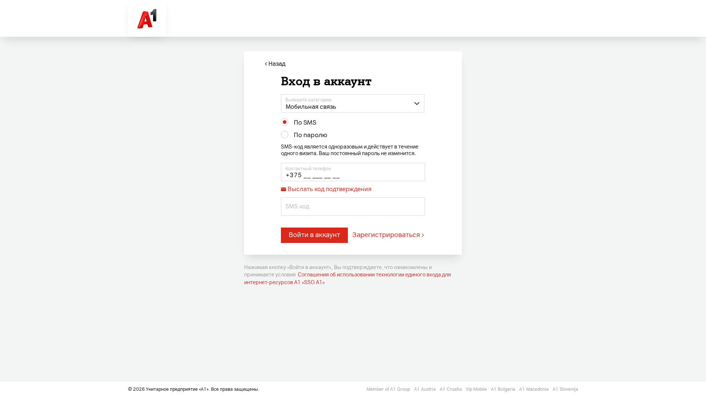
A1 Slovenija (565, 389)
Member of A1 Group (389, 389)
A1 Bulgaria (503, 389)
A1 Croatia (451, 389)
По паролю (310, 135)
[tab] (353, 189)
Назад (276, 63)
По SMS (305, 122)
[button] (352, 103)
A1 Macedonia (534, 389)
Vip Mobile (477, 389)
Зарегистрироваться (386, 235)
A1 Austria (425, 389)
